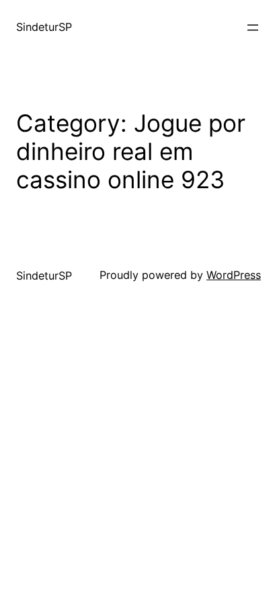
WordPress (233, 275)
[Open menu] (253, 27)
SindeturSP (44, 27)
